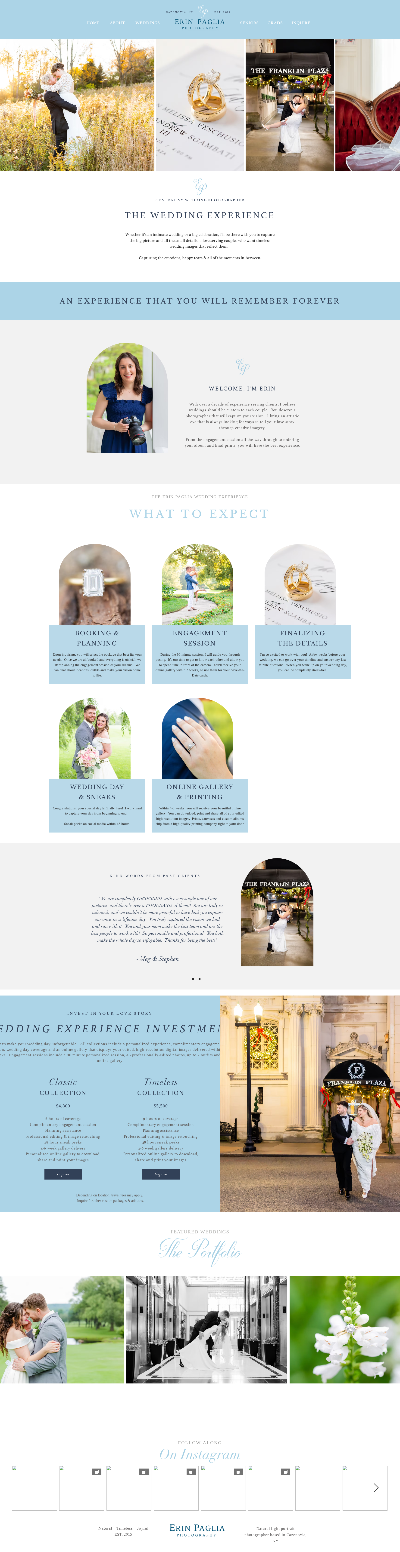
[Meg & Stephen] (187, 979)
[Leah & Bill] (193, 979)
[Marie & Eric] (199, 979)
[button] (301, 23)
